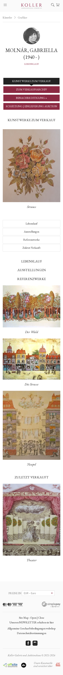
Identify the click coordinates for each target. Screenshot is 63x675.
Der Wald (31, 332)
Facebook (28, 643)
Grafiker (22, 17)
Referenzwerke (31, 239)
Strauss (31, 207)
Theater (32, 560)
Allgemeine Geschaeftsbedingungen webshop (31, 628)
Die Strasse (31, 384)
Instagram (34, 643)
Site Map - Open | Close (31, 617)
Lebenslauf (31, 63)
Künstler (7, 17)
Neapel (31, 464)
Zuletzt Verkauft (31, 247)
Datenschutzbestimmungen (31, 633)
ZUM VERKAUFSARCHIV (31, 89)
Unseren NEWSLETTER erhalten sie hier (31, 622)
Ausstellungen (31, 231)
